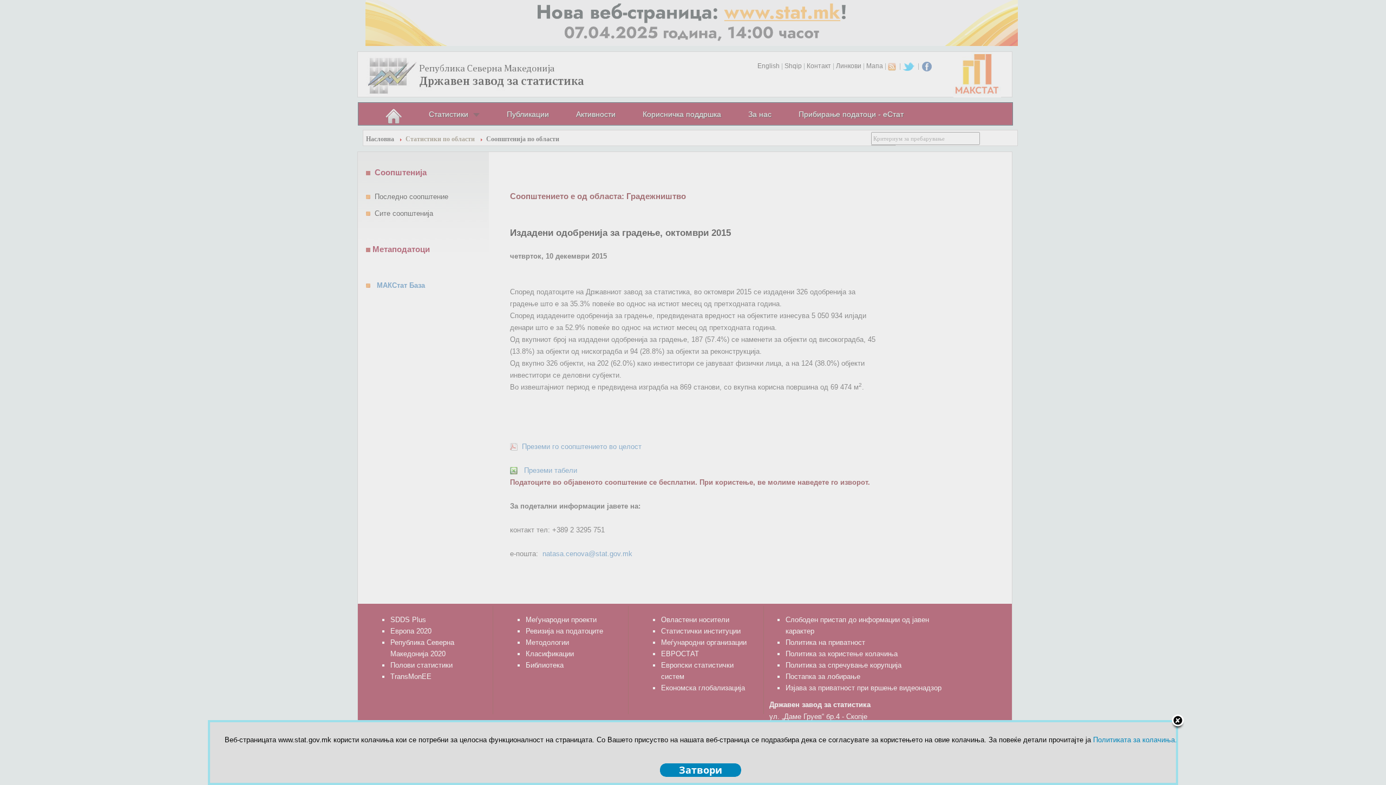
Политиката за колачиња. (1135, 740)
